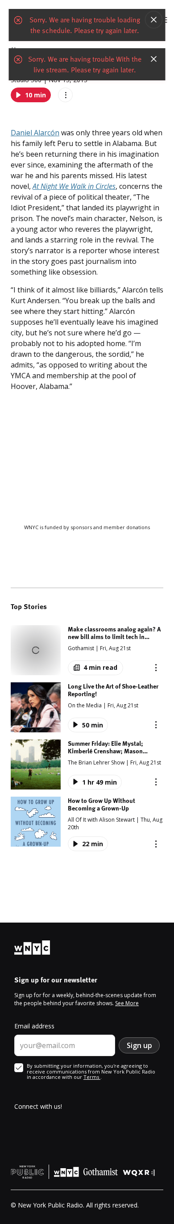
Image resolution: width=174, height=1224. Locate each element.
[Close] (154, 19)
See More (127, 1003)
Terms (91, 1077)
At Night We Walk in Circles (74, 186)
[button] (87, 650)
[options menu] (65, 95)
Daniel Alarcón (35, 133)
